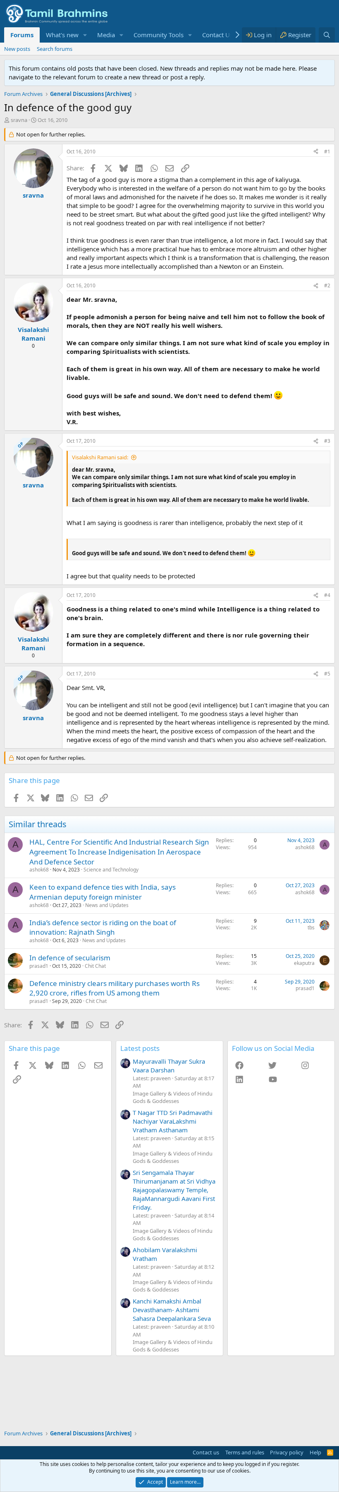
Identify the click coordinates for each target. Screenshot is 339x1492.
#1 (327, 151)
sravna (19, 120)
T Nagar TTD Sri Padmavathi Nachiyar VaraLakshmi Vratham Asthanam (172, 1121)
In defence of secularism (69, 957)
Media (106, 35)
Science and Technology (111, 869)
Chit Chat (95, 965)
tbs (311, 927)
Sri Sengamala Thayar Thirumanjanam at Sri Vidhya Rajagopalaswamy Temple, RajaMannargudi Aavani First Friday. (174, 1189)
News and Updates (107, 905)
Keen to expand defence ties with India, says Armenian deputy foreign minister (102, 892)
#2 (327, 285)
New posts (17, 49)
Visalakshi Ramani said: (100, 457)
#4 (327, 595)
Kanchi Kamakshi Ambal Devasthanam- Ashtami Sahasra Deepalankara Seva (172, 1310)
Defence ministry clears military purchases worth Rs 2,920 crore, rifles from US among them (114, 988)
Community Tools (159, 35)
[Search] (327, 35)
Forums (21, 35)
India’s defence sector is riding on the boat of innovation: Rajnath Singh (102, 927)
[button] (85, 35)
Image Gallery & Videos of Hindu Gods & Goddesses (172, 1097)
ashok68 (39, 869)
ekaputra (304, 963)
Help (315, 1452)
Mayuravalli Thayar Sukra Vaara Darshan (169, 1065)
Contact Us (217, 35)
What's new (62, 35)
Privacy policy (286, 1452)
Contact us (206, 1452)
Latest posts (140, 1048)
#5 (327, 673)
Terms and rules (244, 1452)
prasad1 (38, 965)
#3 (327, 440)
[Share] (315, 152)
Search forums (54, 49)
